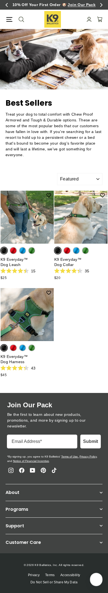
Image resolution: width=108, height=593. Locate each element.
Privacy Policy (88, 456)
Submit (90, 441)
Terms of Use (69, 456)
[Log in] (87, 19)
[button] (7, 5)
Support (15, 526)
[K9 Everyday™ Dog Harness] (27, 314)
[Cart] (98, 19)
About (12, 492)
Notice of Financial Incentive (31, 460)
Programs (17, 509)
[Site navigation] (9, 19)
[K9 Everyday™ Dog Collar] (80, 217)
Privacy (34, 575)
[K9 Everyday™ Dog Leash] (27, 217)
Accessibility (70, 575)
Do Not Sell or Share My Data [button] (54, 582)
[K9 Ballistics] (52, 19)
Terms (50, 575)
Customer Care (23, 542)
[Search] (19, 19)
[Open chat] (95, 579)
